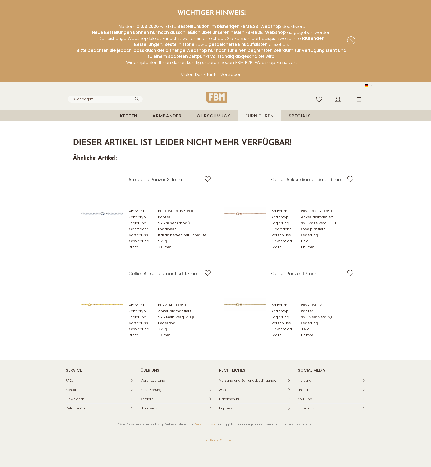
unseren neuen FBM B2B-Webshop (249, 32)
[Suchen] (137, 98)
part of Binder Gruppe (215, 440)
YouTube (305, 399)
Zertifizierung (151, 389)
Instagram (306, 380)
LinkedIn (304, 389)
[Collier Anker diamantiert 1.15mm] (245, 214)
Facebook (306, 408)
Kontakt (72, 389)
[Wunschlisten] (320, 99)
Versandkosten (206, 424)
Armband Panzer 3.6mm (155, 179)
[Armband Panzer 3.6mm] (102, 214)
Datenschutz (229, 399)
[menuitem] (105, 99)
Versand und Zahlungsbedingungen (248, 380)
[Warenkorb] (362, 99)
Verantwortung (153, 380)
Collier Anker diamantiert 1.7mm (163, 273)
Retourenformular (80, 408)
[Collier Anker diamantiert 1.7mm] (102, 305)
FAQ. (69, 380)
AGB (222, 389)
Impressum (228, 408)
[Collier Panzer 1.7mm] (245, 305)
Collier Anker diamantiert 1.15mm (307, 179)
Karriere (147, 399)
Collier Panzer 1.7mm (293, 273)
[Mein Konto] (343, 99)
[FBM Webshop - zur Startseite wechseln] (216, 97)
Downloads (75, 399)
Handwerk (149, 408)
